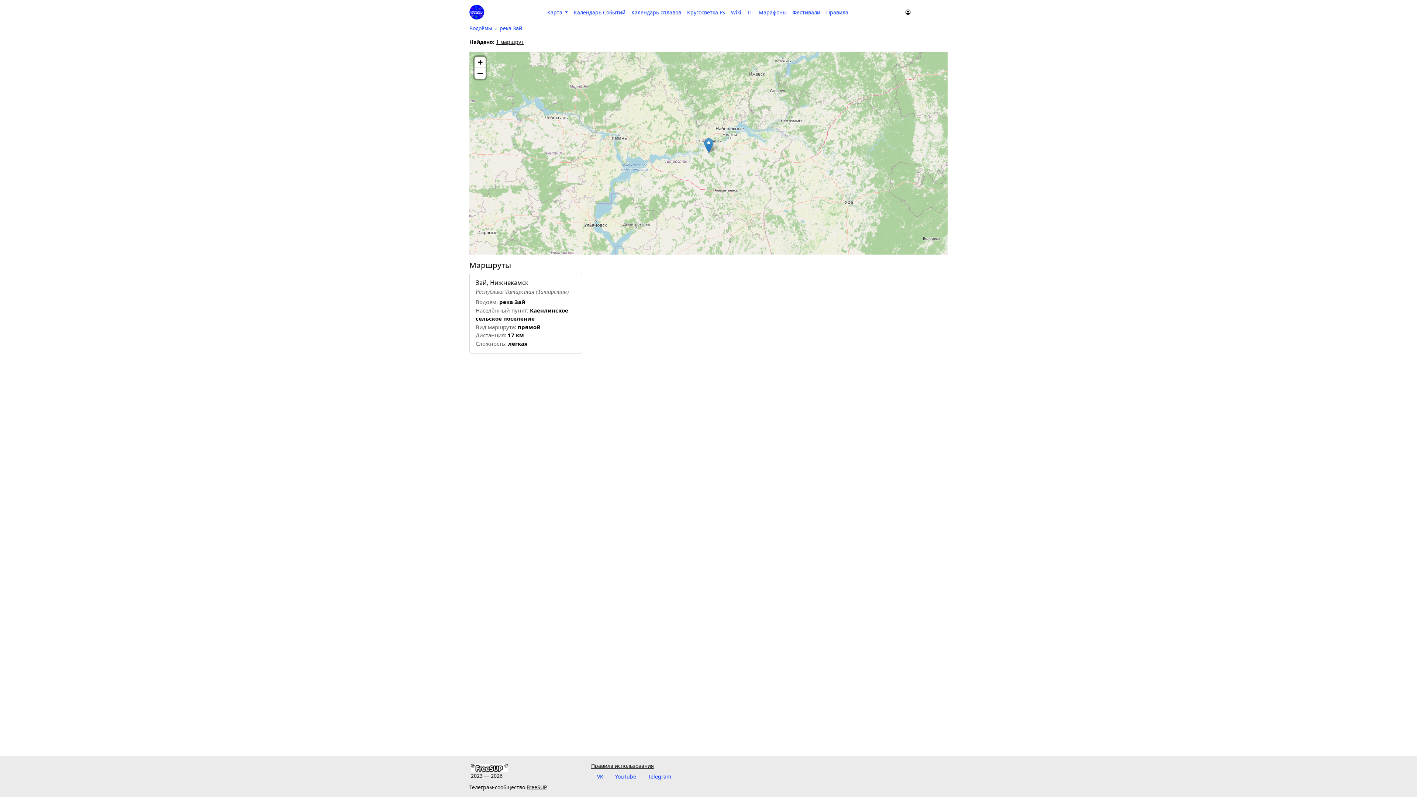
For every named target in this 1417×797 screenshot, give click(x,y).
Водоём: (487, 302)
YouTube (625, 776)
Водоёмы (480, 28)
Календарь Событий (599, 12)
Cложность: (491, 343)
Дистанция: (491, 335)
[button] (708, 145)
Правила (837, 12)
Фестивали (806, 12)
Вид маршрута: (496, 327)
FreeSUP (537, 787)
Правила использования (622, 765)
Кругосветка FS (706, 12)
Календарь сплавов (656, 12)
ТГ (750, 12)
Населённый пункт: (502, 310)
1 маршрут (510, 41)
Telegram (659, 776)
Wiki (736, 12)
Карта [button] (555, 12)
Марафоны (773, 12)
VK (600, 776)
